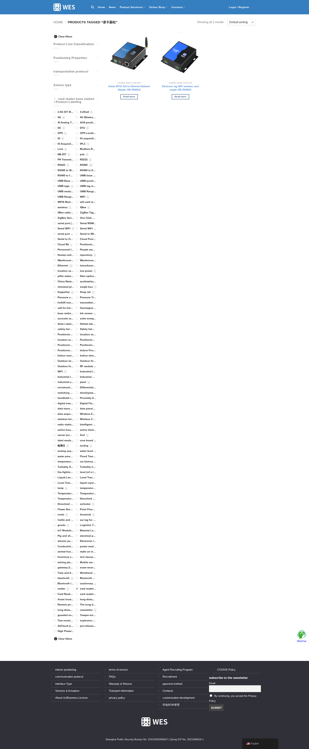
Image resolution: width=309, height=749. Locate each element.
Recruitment (170, 676)
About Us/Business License (71, 697)
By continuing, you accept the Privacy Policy (232, 698)
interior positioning (65, 669)
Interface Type (63, 683)
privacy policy (117, 697)
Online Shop (157, 7)
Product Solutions (131, 7)
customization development (179, 697)
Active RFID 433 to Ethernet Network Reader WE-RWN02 (129, 88)
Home (101, 7)
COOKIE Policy (226, 669)
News (112, 7)
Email (212, 683)
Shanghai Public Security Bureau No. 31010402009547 (137, 739)
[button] (92, 7)
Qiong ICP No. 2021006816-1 (187, 739)
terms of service (118, 669)
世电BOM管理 (171, 704)
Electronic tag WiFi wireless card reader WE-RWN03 (180, 88)
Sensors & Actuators (67, 690)
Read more (129, 97)
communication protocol (69, 676)
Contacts (177, 7)
